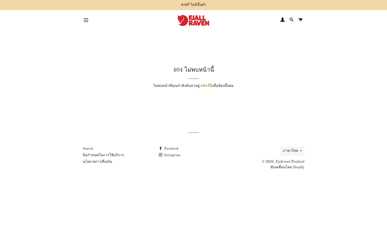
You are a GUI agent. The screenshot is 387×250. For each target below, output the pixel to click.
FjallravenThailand (289, 162)
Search (88, 149)
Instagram (172, 155)
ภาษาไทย (290, 151)
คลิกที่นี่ (206, 86)
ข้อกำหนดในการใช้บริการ (103, 155)
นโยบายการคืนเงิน (97, 162)
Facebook (170, 149)
